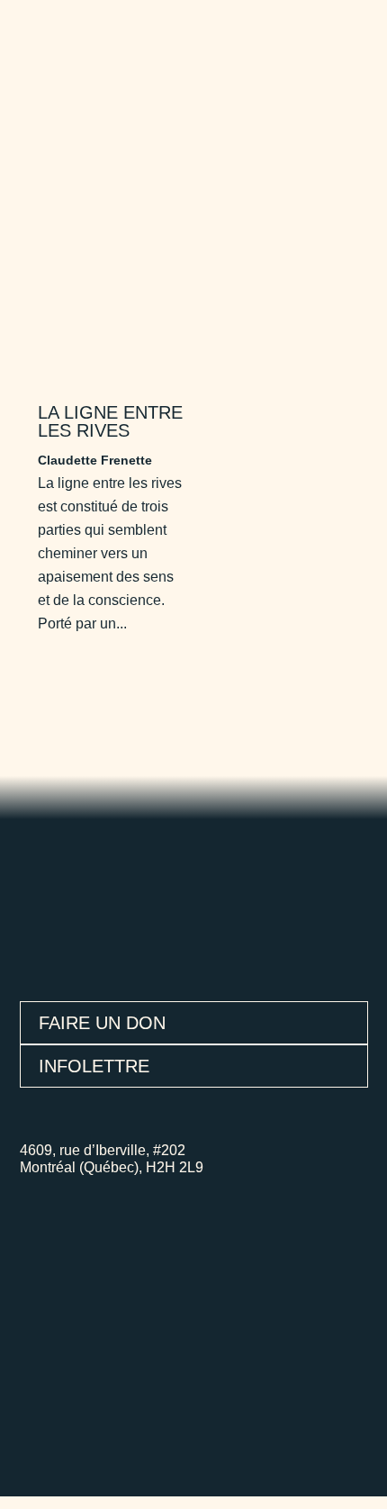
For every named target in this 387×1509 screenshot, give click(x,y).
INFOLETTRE (94, 1066)
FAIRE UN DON (102, 1023)
